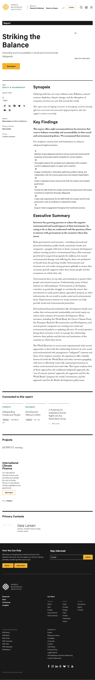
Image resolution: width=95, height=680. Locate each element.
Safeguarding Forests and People (11, 413)
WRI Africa (6, 632)
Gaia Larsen (6, 121)
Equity (80, 607)
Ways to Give (21, 565)
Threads (60, 666)
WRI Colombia (7, 641)
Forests (6, 407)
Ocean (65, 621)
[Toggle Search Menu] (81, 7)
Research (33, 6)
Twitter (68, 666)
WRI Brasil (6, 635)
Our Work (51, 596)
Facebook (49, 666)
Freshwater (66, 618)
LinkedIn (56, 666)
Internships (51, 646)
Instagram (52, 666)
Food (64, 612)
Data (4, 599)
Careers (50, 644)
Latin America (52, 612)
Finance (9, 501)
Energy (65, 610)
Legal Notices (52, 652)
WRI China (6, 638)
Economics (81, 604)
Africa (50, 604)
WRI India (5, 644)
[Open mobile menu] (91, 7)
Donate (71, 7)
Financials (51, 641)
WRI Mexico (6, 649)
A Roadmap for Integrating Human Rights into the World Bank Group (57, 414)
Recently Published (37, 8)
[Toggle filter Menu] (86, 7)
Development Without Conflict (32, 413)
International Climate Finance (10, 465)
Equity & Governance (13, 87)
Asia (49, 607)
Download (11, 66)
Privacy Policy (52, 649)
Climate (65, 607)
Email (53, 557)
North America (53, 615)
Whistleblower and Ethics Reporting (60, 655)
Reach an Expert (52, 8)
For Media (51, 638)
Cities (65, 604)
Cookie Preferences (54, 658)
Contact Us (51, 629)
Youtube (72, 666)
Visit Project (9, 492)
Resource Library (53, 635)
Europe (50, 610)
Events (50, 632)
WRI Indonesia (7, 646)
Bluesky (64, 666)
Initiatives (6, 602)
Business (30, 407)
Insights (5, 605)
